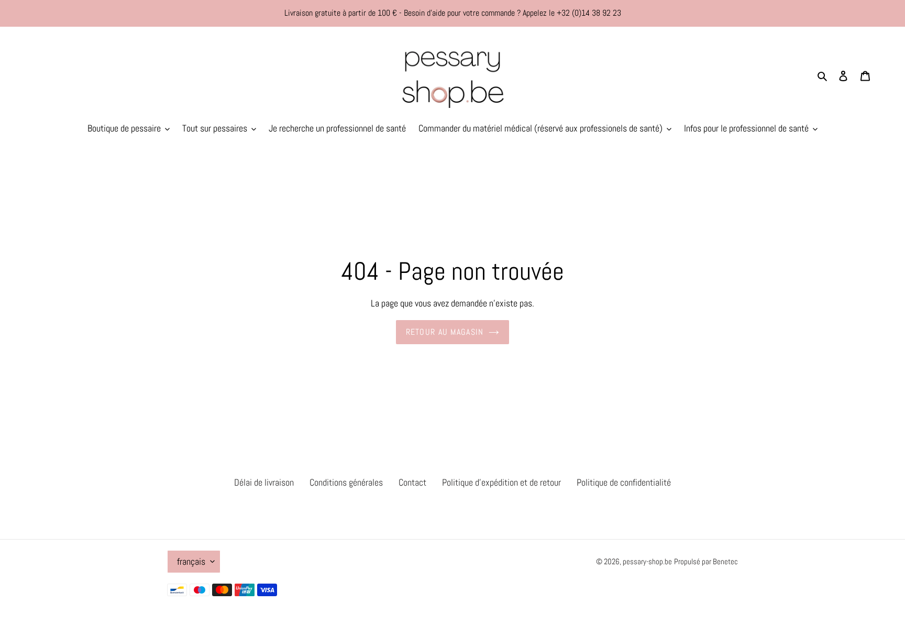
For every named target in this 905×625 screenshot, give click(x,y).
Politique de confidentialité (624, 482)
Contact (412, 482)
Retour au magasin (445, 331)
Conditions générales (346, 482)
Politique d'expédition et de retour (501, 482)
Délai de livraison (264, 482)
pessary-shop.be (647, 561)
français (191, 561)
